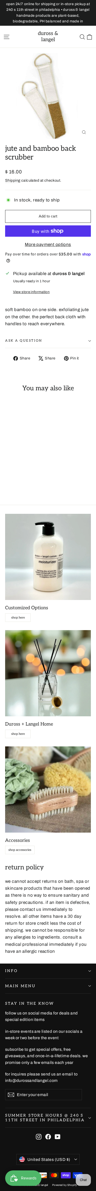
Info (11, 971)
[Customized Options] (48, 557)
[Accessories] (48, 789)
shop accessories (19, 850)
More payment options (48, 244)
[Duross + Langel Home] (48, 673)
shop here (18, 618)
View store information (31, 292)
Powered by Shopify (64, 1185)
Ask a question (23, 341)
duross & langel (48, 36)
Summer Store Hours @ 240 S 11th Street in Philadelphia (45, 1117)
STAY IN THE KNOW (29, 1003)
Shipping (12, 180)
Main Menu (20, 986)
